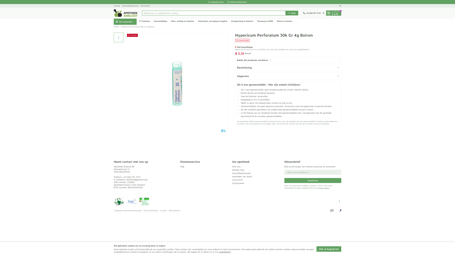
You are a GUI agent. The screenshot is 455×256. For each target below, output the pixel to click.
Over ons (236, 166)
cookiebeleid (225, 251)
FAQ (182, 166)
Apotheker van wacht (242, 176)
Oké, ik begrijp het (329, 249)
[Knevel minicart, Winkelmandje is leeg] (329, 13)
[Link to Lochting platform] (340, 210)
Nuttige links (238, 170)
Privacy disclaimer (151, 210)
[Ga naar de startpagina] (125, 13)
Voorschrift (145, 6)
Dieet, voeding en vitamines (182, 21)
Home (116, 26)
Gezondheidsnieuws (130, 6)
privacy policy (323, 188)
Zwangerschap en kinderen (242, 21)
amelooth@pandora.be (137, 179)
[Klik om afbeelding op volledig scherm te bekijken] (176, 83)
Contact (117, 6)
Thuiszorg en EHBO (265, 21)
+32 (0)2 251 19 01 (132, 177)
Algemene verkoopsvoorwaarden (128, 210)
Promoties (146, 21)
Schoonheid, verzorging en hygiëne (212, 21)
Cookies (163, 210)
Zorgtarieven (238, 183)
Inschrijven (313, 180)
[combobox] (214, 13)
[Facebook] (339, 201)
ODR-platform (174, 210)
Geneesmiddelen (160, 21)
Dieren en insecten (284, 21)
